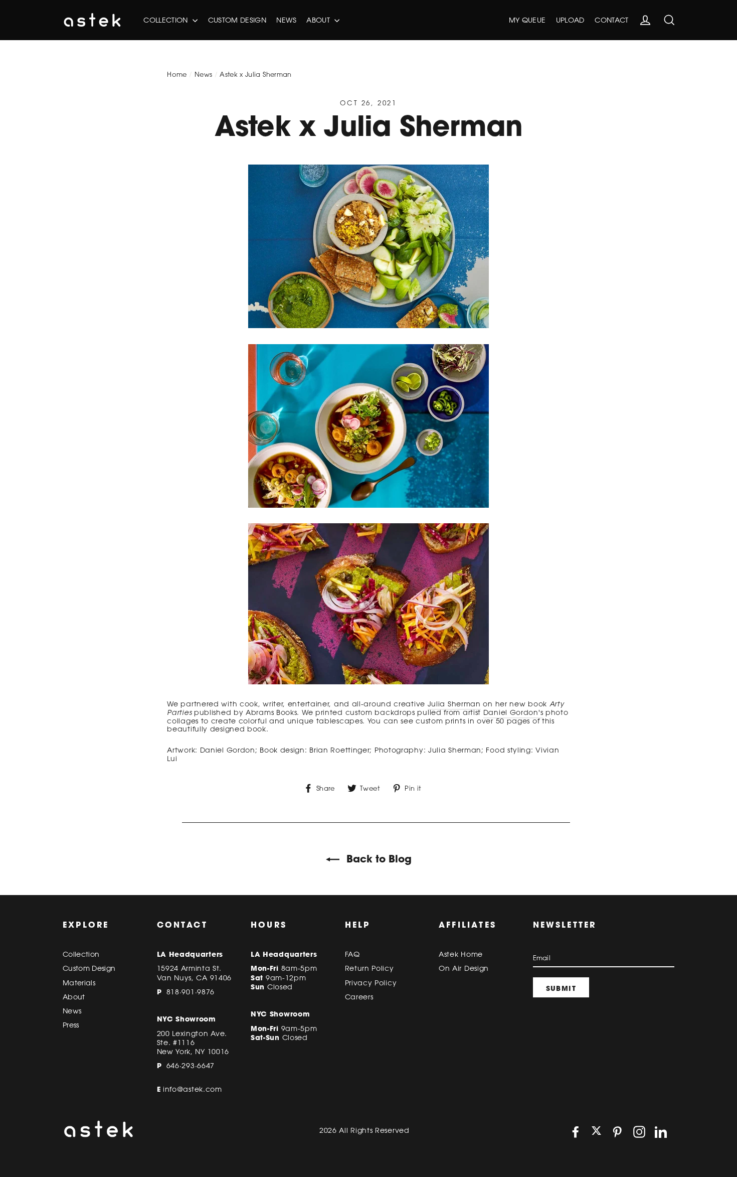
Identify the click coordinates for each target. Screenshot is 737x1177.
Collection (166, 20)
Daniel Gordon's (513, 712)
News (286, 20)
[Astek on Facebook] (576, 1132)
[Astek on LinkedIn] (661, 1132)
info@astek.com (192, 1089)
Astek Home (461, 954)
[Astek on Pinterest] (617, 1132)
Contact (611, 20)
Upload (570, 20)
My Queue (527, 20)
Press (71, 1024)
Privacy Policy (371, 983)
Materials (79, 982)
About (319, 20)
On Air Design (464, 968)
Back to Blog (377, 858)
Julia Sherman (454, 704)
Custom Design (237, 20)
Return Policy (369, 968)
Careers (359, 997)
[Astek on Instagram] (639, 1132)
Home (177, 74)
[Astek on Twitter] (596, 1131)
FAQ (352, 954)
